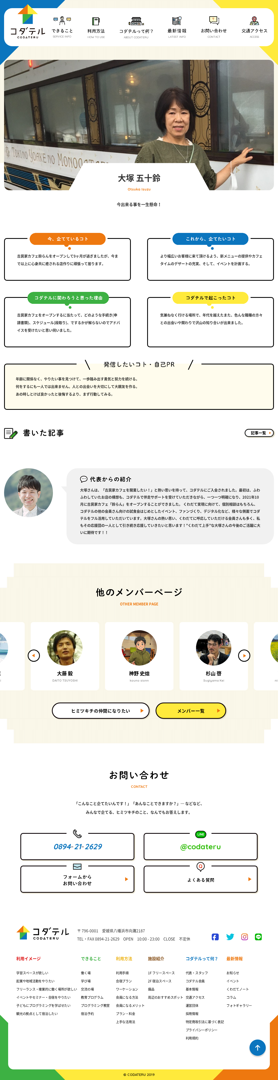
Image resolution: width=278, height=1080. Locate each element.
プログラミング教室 (95, 1005)
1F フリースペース (161, 973)
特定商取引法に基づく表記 (205, 1021)
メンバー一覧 (191, 711)
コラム (231, 997)
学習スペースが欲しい (32, 973)
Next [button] (244, 656)
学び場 (85, 981)
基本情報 (192, 989)
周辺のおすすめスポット (165, 997)
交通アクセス (195, 997)
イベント (232, 981)
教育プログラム (92, 997)
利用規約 (192, 1038)
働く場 (85, 973)
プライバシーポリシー (202, 1030)
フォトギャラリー (239, 1005)
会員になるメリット (130, 1005)
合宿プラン (124, 981)
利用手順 (122, 973)
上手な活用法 (125, 1021)
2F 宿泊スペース (160, 981)
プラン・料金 (125, 1013)
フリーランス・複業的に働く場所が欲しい (46, 989)
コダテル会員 (195, 981)
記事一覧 (258, 433)
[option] (65, 656)
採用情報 (192, 1013)
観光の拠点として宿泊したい (37, 1013)
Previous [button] (34, 656)
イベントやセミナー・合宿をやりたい (43, 997)
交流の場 (87, 989)
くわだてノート (237, 989)
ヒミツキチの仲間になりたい (100, 711)
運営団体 (192, 1005)
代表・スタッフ (197, 973)
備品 (151, 989)
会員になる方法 (127, 997)
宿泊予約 (87, 1013)
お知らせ (232, 973)
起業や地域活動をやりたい (35, 981)
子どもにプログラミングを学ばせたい (43, 1005)
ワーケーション (127, 989)
